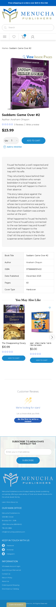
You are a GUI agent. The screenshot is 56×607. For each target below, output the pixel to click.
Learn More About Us (10, 502)
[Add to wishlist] (23, 308)
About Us (5, 581)
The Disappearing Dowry (14, 343)
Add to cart (33, 140)
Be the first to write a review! (28, 420)
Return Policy (7, 578)
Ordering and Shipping (10, 585)
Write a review (32, 124)
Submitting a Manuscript (11, 570)
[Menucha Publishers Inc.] (28, 14)
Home (5, 48)
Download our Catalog (10, 589)
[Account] (32, 37)
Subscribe (28, 460)
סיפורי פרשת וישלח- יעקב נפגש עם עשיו (40, 344)
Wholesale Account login (11, 566)
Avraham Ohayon (20, 119)
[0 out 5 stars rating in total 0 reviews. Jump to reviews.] (8, 352)
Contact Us (6, 574)
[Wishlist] (14, 37)
